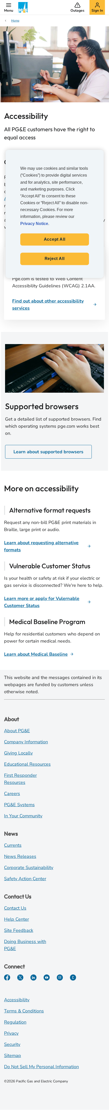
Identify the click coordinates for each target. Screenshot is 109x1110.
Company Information (26, 742)
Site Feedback (18, 930)
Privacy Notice (34, 223)
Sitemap (12, 1055)
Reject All (55, 259)
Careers (12, 794)
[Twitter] (20, 977)
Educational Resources (27, 764)
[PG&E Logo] (23, 7)
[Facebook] (7, 977)
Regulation (15, 1022)
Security (12, 1044)
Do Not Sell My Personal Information (41, 1067)
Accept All (54, 239)
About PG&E (17, 731)
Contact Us (15, 908)
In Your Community (23, 816)
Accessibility (16, 1000)
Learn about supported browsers (48, 452)
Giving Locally (18, 753)
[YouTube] (47, 977)
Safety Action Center (25, 879)
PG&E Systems (19, 805)
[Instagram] (60, 977)
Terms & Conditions (24, 1011)
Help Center (16, 919)
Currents (13, 845)
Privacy (11, 1033)
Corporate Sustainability (28, 867)
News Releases (20, 856)
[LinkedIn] (33, 977)
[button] (8, 7)
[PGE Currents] (73, 977)
